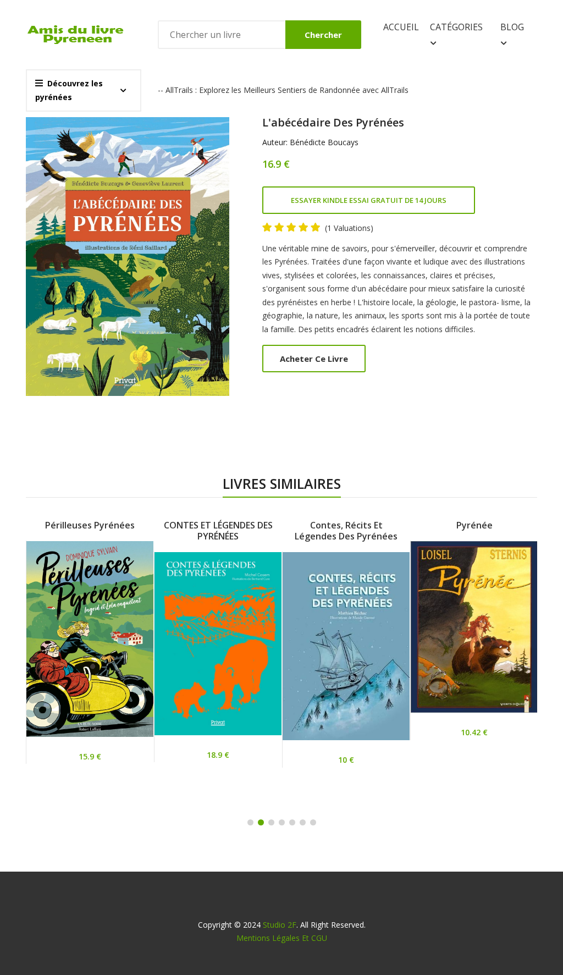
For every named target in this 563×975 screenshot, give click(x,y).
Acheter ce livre (314, 358)
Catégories (456, 27)
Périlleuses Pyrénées (90, 525)
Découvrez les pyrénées (69, 90)
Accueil (401, 27)
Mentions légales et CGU (281, 938)
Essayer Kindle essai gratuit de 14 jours (368, 200)
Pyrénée (474, 525)
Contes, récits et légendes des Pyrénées (346, 531)
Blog (512, 27)
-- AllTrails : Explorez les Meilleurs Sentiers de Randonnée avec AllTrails (283, 90)
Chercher (323, 34)
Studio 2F (279, 924)
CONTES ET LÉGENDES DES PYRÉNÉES (218, 531)
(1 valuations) (349, 228)
